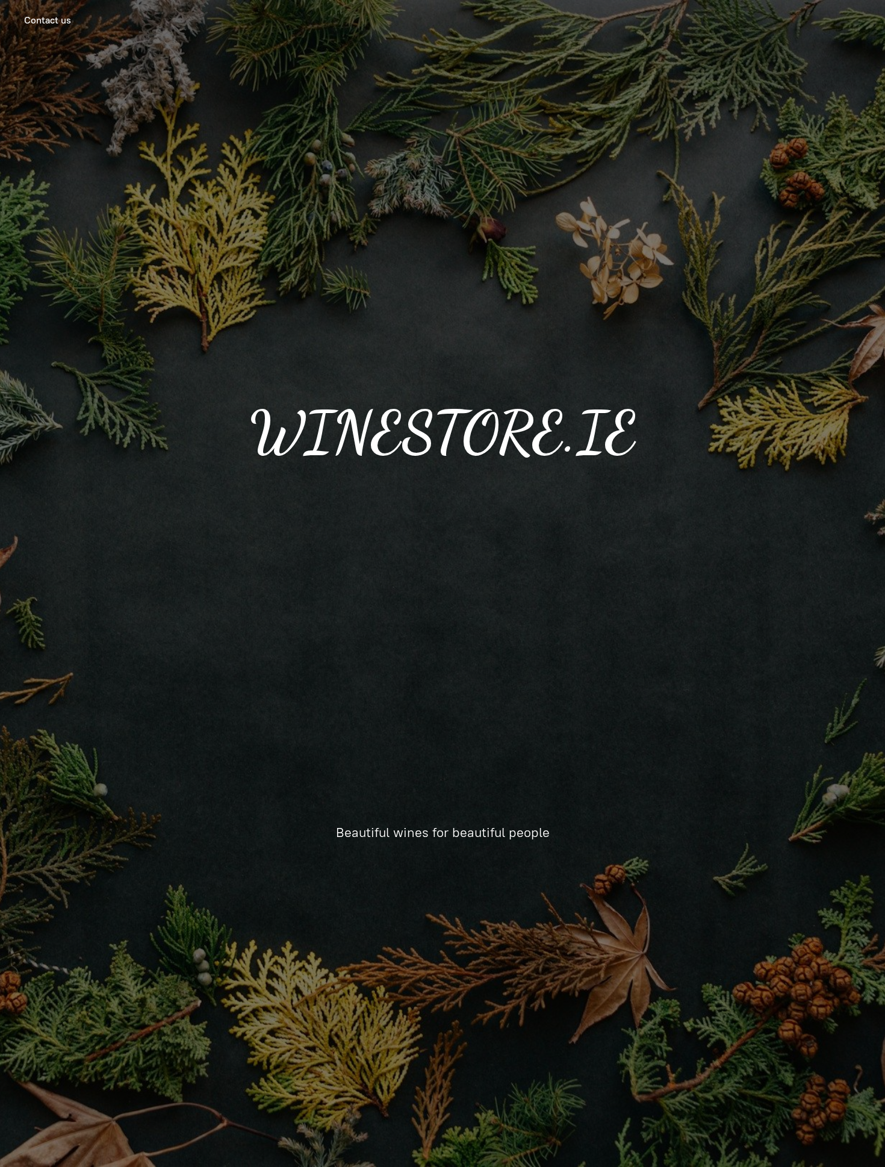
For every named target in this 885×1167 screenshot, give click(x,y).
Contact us (47, 20)
